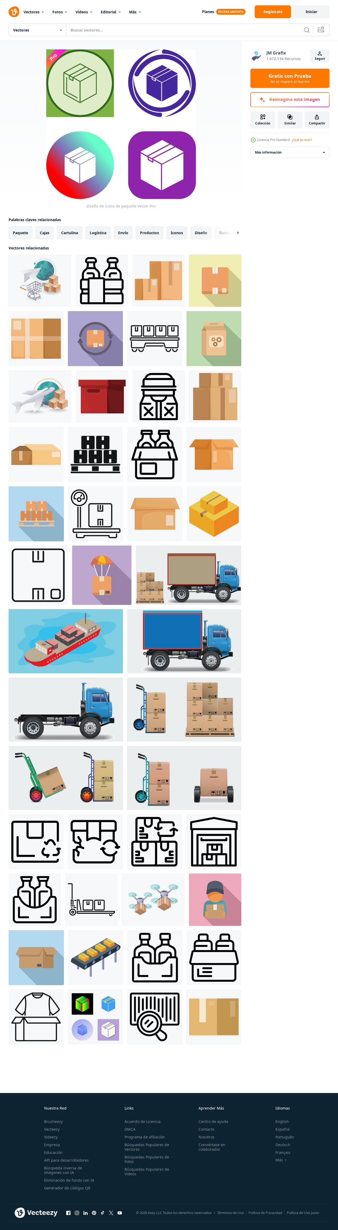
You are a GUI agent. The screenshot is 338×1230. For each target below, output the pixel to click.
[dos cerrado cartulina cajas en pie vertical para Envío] (158, 280)
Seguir (320, 58)
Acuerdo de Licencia (143, 1121)
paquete (20, 232)
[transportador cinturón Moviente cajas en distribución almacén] (95, 957)
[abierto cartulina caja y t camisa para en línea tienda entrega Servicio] (36, 1016)
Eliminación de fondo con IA (69, 1180)
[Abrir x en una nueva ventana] (111, 1213)
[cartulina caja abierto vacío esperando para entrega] (214, 454)
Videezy (51, 1136)
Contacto (206, 1129)
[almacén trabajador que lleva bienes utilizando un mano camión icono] (91, 899)
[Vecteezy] (14, 11)
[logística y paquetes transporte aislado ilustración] (188, 575)
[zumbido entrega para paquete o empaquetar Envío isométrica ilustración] (153, 899)
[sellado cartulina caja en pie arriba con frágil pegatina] (215, 280)
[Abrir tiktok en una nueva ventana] (102, 1213)
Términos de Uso (230, 1212)
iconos (177, 232)
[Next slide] (233, 232)
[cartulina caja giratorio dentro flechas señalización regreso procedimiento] (95, 338)
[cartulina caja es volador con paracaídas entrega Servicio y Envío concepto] (101, 575)
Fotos (57, 11)
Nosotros (207, 1136)
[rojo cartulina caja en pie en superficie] (102, 396)
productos (149, 232)
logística (98, 232)
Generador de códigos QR (67, 1187)
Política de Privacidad (265, 1212)
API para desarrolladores (66, 1160)
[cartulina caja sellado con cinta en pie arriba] (214, 1016)
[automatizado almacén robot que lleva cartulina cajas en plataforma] (154, 338)
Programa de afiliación (145, 1136)
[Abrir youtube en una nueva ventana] (120, 1213)
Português (284, 1136)
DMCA (130, 1129)
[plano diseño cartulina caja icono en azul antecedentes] (36, 957)
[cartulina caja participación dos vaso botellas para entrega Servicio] (35, 899)
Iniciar (311, 11)
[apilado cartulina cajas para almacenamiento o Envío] (215, 396)
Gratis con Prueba (290, 78)
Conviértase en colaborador (212, 1147)
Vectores (32, 11)
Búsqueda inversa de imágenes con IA (63, 1170)
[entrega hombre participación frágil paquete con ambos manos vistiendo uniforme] (159, 396)
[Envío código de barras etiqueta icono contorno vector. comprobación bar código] (154, 1016)
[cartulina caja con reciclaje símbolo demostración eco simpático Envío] (36, 841)
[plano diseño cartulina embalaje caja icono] (214, 338)
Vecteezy (52, 1129)
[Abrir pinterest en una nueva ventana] (94, 1213)
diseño (201, 232)
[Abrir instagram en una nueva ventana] (77, 1213)
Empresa (52, 1144)
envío (123, 232)
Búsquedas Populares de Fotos (147, 1159)
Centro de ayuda (213, 1121)
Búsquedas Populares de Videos (147, 1171)
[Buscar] (307, 30)
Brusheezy (53, 1121)
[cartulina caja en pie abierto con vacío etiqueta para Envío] (154, 513)
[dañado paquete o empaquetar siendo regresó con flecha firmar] (95, 841)
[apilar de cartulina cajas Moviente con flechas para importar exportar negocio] (154, 841)
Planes (208, 11)
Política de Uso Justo (303, 1212)
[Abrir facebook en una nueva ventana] (68, 1213)
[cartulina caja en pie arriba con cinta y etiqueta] (36, 338)
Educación (53, 1152)
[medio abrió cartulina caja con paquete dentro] (36, 454)
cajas (44, 232)
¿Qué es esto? (302, 140)
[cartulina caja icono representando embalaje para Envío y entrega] (38, 575)
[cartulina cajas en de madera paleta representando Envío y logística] (36, 513)
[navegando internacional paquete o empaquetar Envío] (40, 396)
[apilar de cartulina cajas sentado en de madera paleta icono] (95, 454)
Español (282, 1129)
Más (133, 11)
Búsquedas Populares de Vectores (147, 1147)
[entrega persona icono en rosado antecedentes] (215, 899)
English (282, 1121)
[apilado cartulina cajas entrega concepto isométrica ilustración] (214, 513)
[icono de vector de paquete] (95, 1016)
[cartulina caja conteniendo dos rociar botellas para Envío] (214, 957)
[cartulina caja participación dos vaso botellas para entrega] (154, 454)
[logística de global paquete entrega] (40, 280)
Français (282, 1152)
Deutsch (282, 1144)
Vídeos (82, 11)
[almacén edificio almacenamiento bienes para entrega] (214, 841)
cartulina (69, 232)
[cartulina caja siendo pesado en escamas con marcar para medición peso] (95, 513)
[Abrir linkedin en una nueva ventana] (85, 1213)
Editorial (108, 11)
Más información (268, 152)
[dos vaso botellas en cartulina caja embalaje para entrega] (102, 280)
